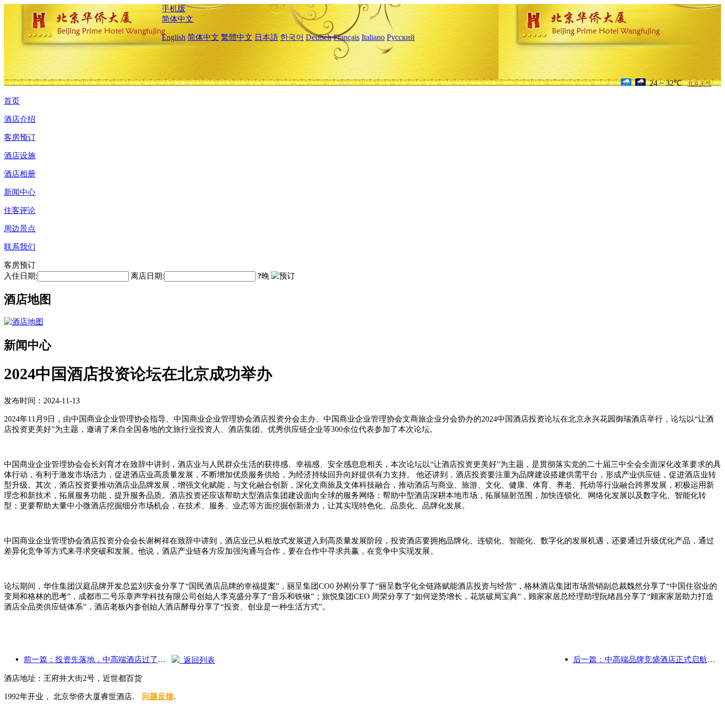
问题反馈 (158, 696)
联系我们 (20, 247)
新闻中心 (20, 192)
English (173, 37)
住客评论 (20, 210)
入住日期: (20, 276)
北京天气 (699, 83)
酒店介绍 (20, 119)
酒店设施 (20, 155)
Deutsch (318, 37)
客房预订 (20, 137)
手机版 (173, 8)
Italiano (373, 37)
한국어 (292, 37)
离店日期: (147, 276)
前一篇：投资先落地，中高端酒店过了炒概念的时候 (98, 659)
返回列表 (197, 660)
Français (346, 37)
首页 (12, 101)
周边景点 (20, 228)
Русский (401, 37)
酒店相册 (20, 174)
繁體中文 (237, 37)
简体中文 (177, 19)
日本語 (266, 37)
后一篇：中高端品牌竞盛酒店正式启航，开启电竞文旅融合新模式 (647, 659)
